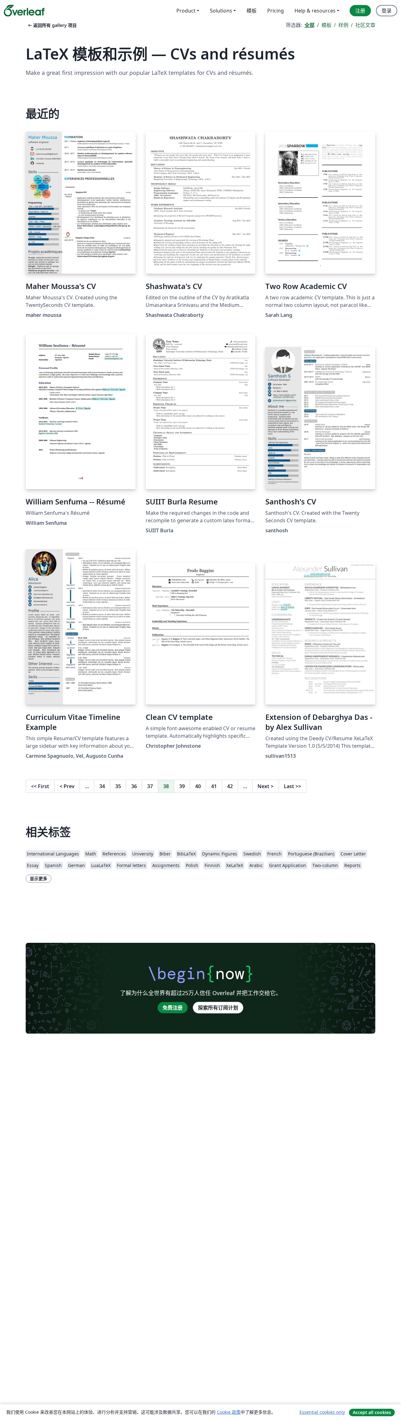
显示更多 (38, 878)
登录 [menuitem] (387, 10)
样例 (343, 25)
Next (265, 786)
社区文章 (365, 25)
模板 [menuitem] (252, 10)
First (40, 786)
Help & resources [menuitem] (315, 10)
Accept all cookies (372, 1412)
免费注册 (173, 1007)
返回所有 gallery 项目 (52, 25)
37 (150, 786)
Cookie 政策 (229, 1412)
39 (182, 786)
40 (198, 786)
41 (214, 786)
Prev (67, 786)
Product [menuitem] (185, 10)
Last (292, 786)
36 (134, 786)
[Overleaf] (24, 10)
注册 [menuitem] (360, 10)
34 (102, 786)
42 (230, 786)
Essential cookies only (322, 1412)
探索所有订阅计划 (218, 1007)
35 (118, 786)
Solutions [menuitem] (221, 10)
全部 (310, 25)
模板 (326, 25)
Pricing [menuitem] (275, 10)
